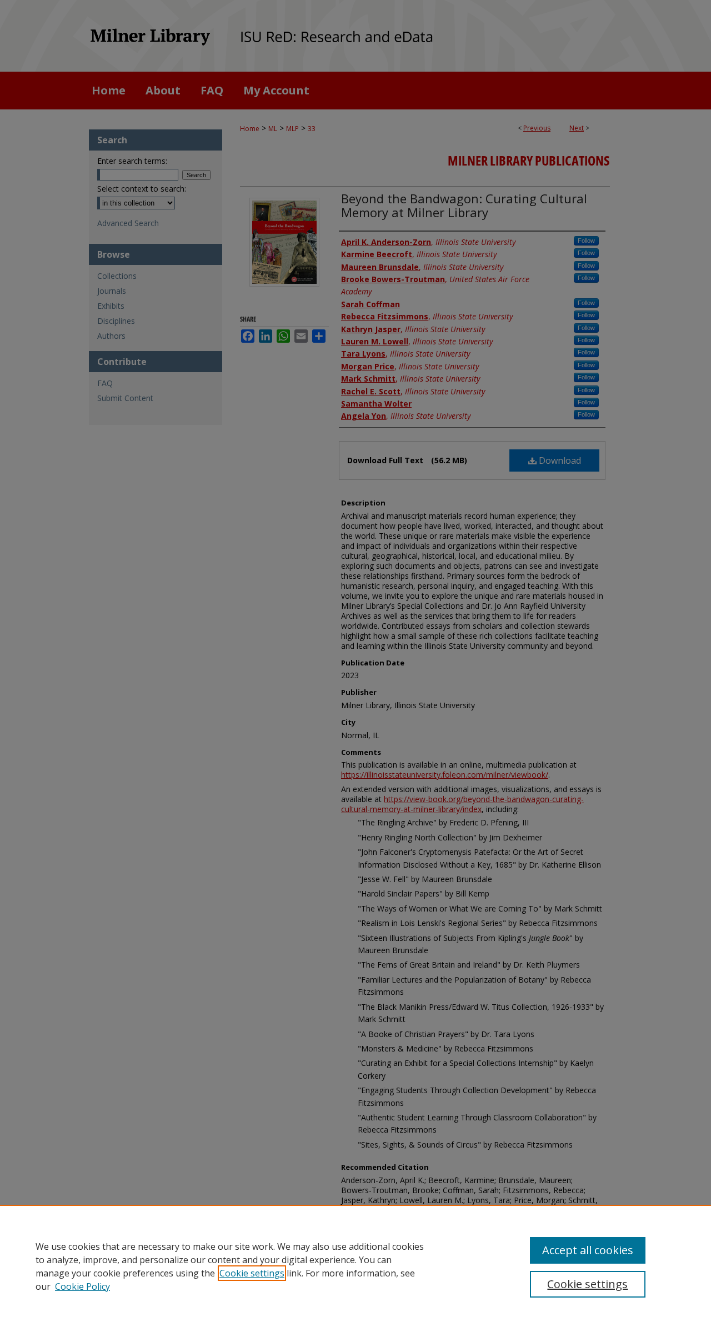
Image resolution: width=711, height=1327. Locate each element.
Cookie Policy (82, 1286)
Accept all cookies (587, 1250)
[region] (355, 1266)
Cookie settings (251, 1273)
